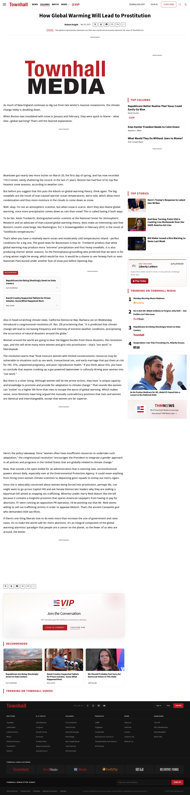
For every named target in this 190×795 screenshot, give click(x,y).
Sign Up (177, 782)
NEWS (35, 4)
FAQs (168, 705)
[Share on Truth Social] (100, 24)
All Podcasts (99, 746)
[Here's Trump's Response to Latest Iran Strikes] (137, 205)
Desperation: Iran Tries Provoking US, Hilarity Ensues (158, 342)
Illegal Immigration (43, 746)
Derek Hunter (70, 727)
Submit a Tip (129, 737)
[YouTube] (104, 705)
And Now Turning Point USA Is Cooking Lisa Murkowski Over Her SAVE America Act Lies (166, 222)
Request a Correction (50, 791)
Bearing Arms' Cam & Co (104, 737)
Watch (9, 737)
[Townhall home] (16, 706)
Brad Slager (70, 737)
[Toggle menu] (4, 4)
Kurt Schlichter (11, 683)
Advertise (127, 727)
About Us (127, 722)
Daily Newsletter (160, 732)
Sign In (158, 705)
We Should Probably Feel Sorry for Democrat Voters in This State (104, 675)
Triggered (98, 727)
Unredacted (99, 732)
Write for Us (128, 741)
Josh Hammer (71, 746)
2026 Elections (41, 722)
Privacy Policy (25, 791)
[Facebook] (99, 705)
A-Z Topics (41, 716)
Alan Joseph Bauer (73, 741)
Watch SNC (158, 737)
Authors (9, 751)
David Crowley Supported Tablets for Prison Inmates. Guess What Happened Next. (63, 677)
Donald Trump (41, 732)
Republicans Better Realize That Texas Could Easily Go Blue (155, 107)
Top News (10, 722)
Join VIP (178, 705)
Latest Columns (12, 732)
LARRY (97, 722)
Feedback (36, 791)
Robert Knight (71, 24)
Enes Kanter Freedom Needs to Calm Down (153, 127)
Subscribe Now (77, 627)
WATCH (55, 4)
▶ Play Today (139, 281)
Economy (39, 737)
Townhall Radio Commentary (106, 741)
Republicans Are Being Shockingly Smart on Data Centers (22, 675)
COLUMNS (45, 4)
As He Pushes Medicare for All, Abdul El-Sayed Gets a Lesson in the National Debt (155, 393)
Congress (39, 727)
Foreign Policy (41, 741)
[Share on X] (95, 24)
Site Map (63, 791)
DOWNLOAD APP (137, 4)
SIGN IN (154, 4)
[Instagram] (93, 705)
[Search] (179, 4)
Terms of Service (12, 791)
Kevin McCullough (72, 732)
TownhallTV (11, 746)
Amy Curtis (51, 683)
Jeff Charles (92, 683)
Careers (127, 732)
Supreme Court (41, 751)
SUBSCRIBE (168, 4)
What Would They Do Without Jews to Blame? (155, 138)
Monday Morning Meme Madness (149, 298)
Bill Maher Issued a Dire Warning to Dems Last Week (167, 240)
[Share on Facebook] (106, 24)
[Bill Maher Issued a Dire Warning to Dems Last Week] (137, 243)
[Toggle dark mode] (185, 4)
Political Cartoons (13, 741)
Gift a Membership (161, 727)
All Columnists (71, 751)
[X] (87, 705)
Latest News (11, 727)
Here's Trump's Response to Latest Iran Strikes (166, 202)
